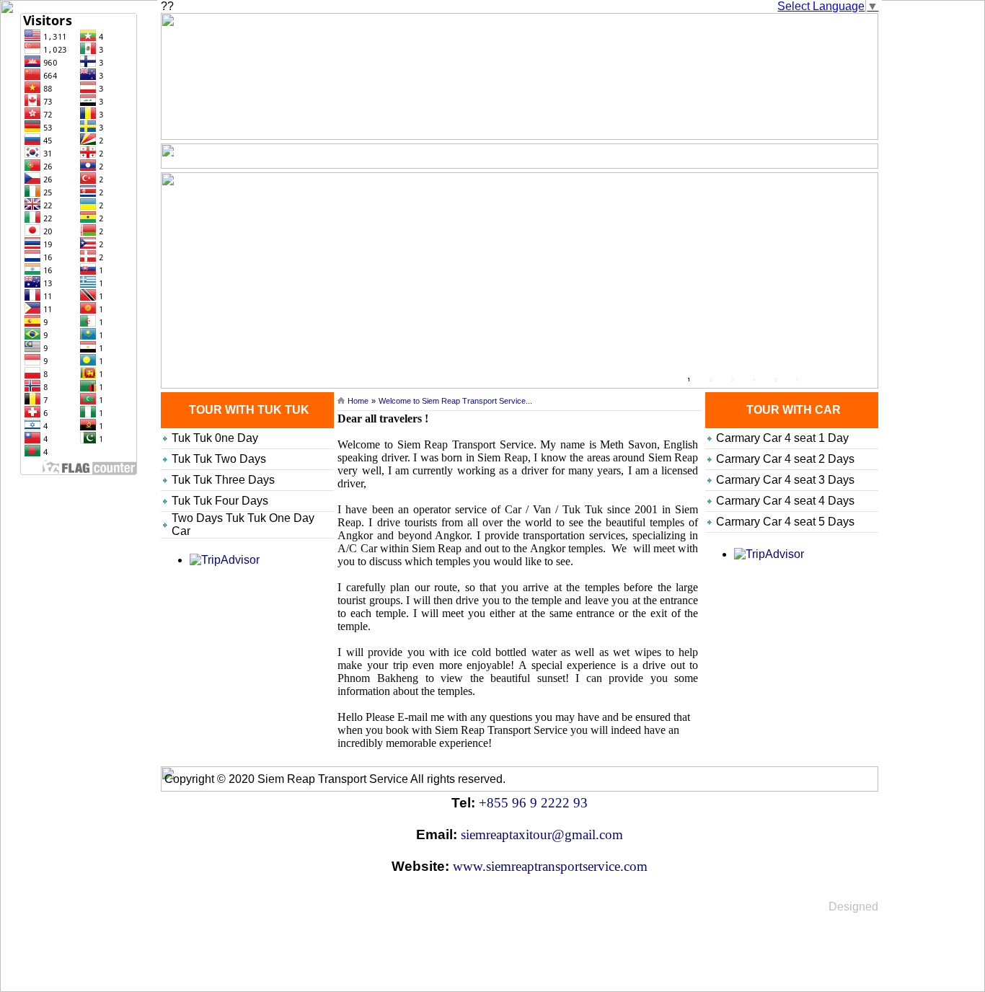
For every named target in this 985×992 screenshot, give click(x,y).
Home (182, 154)
